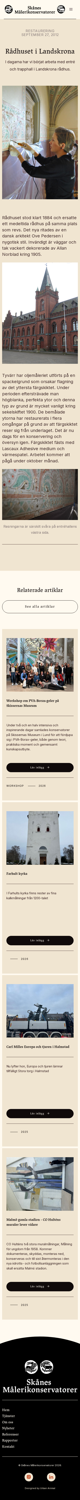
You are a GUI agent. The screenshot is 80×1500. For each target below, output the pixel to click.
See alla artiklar (40, 606)
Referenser (10, 1434)
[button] (71, 9)
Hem (6, 1410)
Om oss (7, 1422)
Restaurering (40, 31)
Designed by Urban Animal (40, 1488)
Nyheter (8, 1428)
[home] (35, 9)
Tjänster (8, 1416)
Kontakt (8, 1447)
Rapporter (10, 1440)
